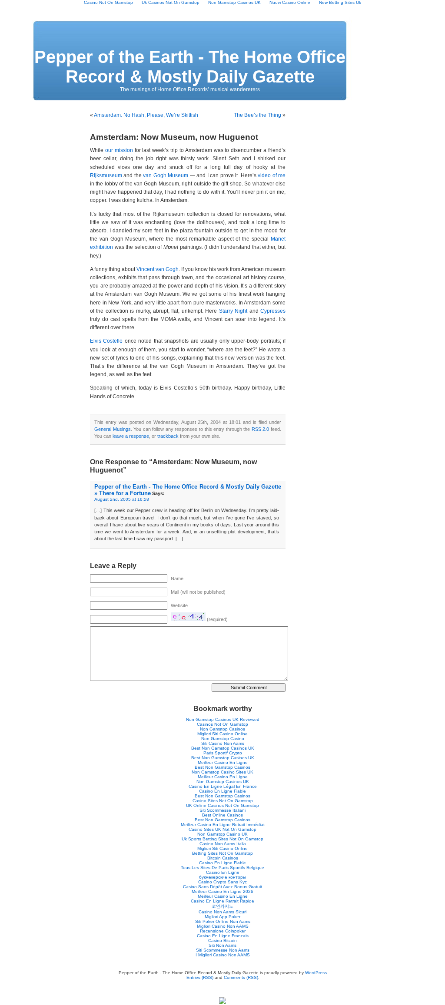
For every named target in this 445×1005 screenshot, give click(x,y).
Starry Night (233, 311)
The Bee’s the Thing (257, 115)
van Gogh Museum (165, 175)
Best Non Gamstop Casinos (222, 767)
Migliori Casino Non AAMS (223, 926)
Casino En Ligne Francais (223, 935)
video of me (272, 175)
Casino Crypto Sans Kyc (222, 881)
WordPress (316, 972)
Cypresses (273, 311)
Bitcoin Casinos (222, 858)
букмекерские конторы (222, 877)
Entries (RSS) (199, 977)
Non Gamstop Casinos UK (222, 781)
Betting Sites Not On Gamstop (222, 853)
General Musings (112, 429)
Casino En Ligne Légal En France (223, 786)
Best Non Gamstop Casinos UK (222, 748)
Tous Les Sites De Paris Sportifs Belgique (222, 867)
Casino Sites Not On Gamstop (223, 800)
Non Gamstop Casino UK (222, 834)
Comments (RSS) (241, 977)
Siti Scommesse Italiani (222, 810)
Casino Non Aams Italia (222, 843)
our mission (119, 150)
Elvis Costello (106, 341)
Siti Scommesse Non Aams (222, 950)
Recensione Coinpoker (223, 931)
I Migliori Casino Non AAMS (223, 954)
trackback (168, 436)
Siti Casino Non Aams (222, 743)
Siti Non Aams (222, 945)
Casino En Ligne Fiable (222, 791)
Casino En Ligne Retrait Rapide (222, 901)
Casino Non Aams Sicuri (222, 911)
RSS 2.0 (260, 429)
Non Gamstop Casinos (222, 729)
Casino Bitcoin (222, 940)
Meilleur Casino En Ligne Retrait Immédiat (223, 824)
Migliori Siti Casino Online (222, 733)
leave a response (131, 436)
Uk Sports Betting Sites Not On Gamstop (222, 838)
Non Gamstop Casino (222, 738)
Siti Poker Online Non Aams (222, 921)
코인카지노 (222, 906)
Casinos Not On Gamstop (222, 724)
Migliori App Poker (222, 916)
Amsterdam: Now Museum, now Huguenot (174, 137)
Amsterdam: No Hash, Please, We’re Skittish (146, 115)
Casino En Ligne (222, 872)
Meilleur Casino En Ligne (223, 762)
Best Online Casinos (222, 815)
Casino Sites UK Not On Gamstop (222, 829)
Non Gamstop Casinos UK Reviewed (222, 719)
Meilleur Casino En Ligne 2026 (222, 891)
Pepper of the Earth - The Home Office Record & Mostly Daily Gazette (189, 66)
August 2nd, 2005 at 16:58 (121, 499)
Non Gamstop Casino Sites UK (222, 772)
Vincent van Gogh (157, 269)
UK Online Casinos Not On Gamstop (222, 805)
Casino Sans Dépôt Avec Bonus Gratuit (222, 886)
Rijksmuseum (106, 175)
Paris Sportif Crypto (222, 752)
